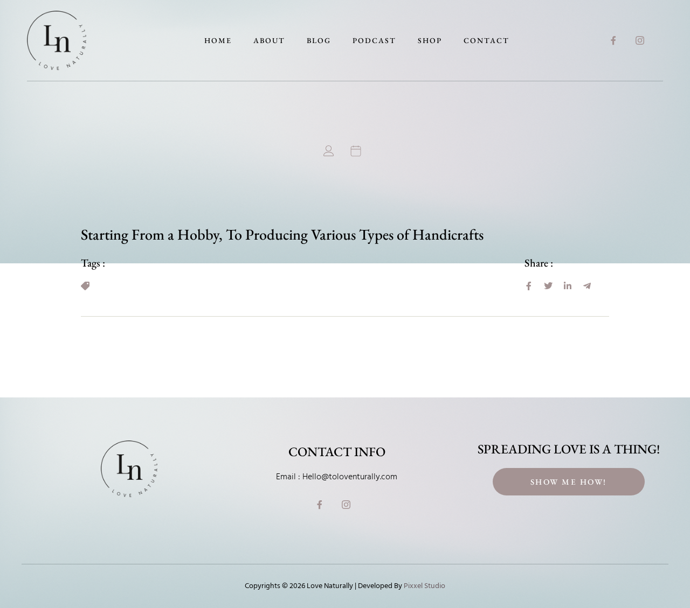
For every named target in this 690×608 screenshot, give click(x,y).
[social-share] (529, 286)
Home (218, 40)
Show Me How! (568, 482)
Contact (486, 40)
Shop (430, 40)
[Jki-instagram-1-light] (640, 40)
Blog (319, 40)
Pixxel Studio (424, 586)
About (269, 40)
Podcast (374, 40)
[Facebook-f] (613, 40)
